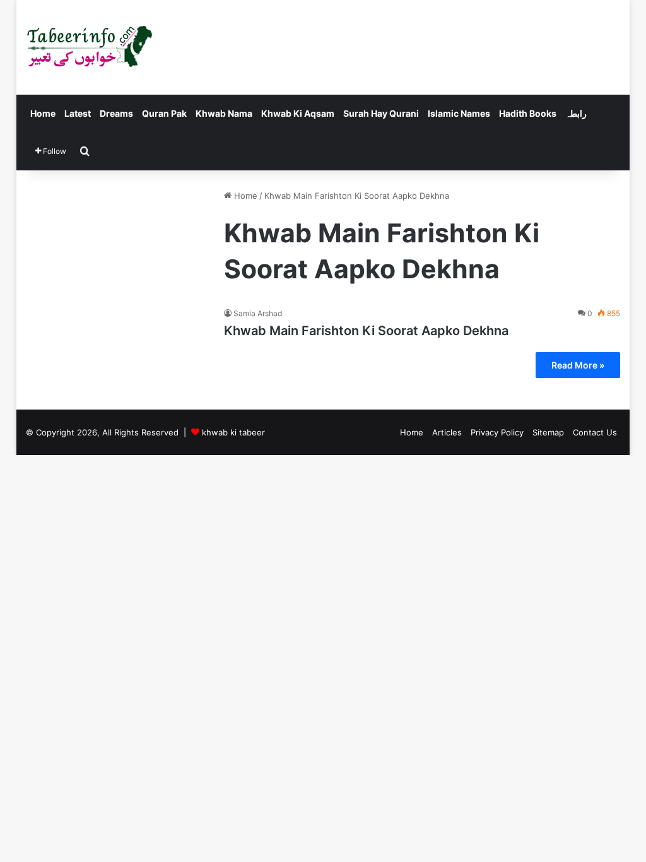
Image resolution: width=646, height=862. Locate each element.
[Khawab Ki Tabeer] (89, 47)
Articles (447, 432)
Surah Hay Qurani (381, 113)
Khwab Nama (224, 113)
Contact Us (595, 432)
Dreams (116, 113)
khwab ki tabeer (233, 432)
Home (43, 113)
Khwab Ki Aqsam (297, 113)
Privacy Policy (497, 432)
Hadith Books (527, 113)
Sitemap (548, 432)
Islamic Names (459, 113)
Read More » (577, 365)
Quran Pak (164, 113)
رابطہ (576, 113)
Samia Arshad (257, 313)
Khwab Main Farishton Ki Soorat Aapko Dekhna (366, 330)
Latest (77, 113)
